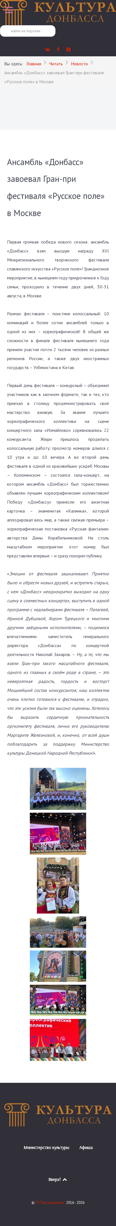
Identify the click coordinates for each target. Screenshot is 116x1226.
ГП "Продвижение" (50, 1202)
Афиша (86, 1147)
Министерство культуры (46, 1147)
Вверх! (55, 1179)
